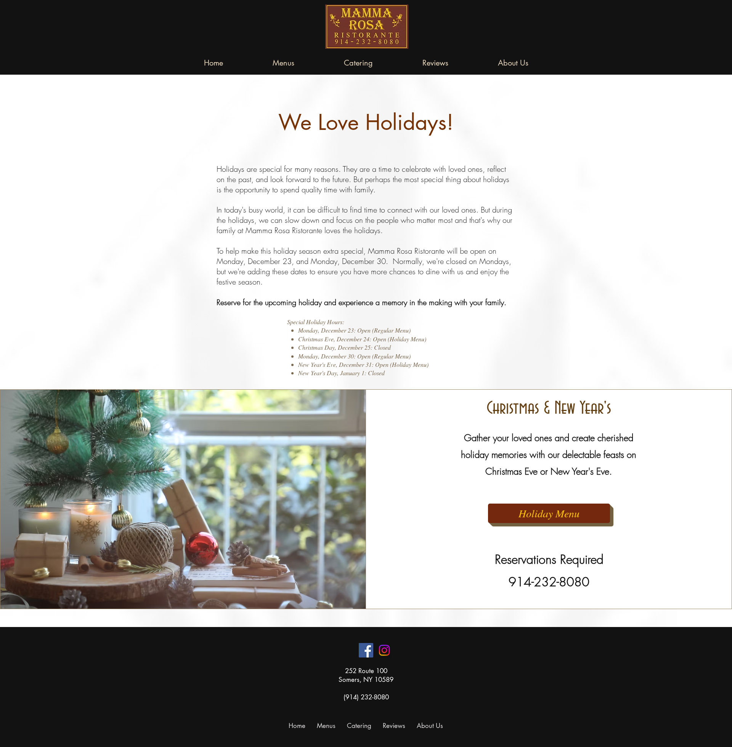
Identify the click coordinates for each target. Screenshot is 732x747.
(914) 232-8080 (366, 697)
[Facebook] (366, 650)
